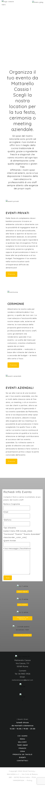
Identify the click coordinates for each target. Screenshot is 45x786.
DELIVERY (22, 605)
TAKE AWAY (23, 592)
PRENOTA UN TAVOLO (22, 618)
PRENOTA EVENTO (23, 635)
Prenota (11, 274)
